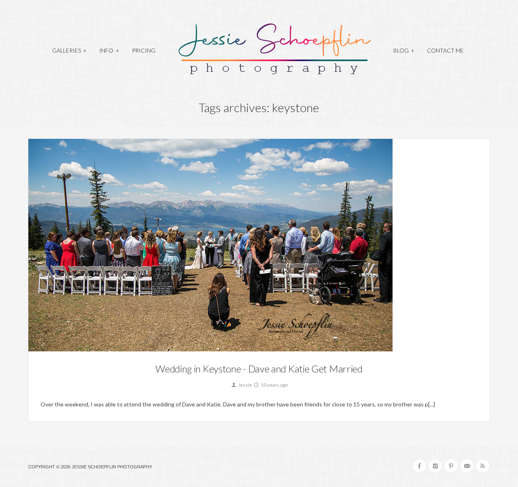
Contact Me (445, 50)
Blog (403, 50)
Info (109, 50)
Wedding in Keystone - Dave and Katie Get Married (259, 368)
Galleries (69, 50)
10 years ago (274, 385)
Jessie (244, 385)
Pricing (143, 50)
